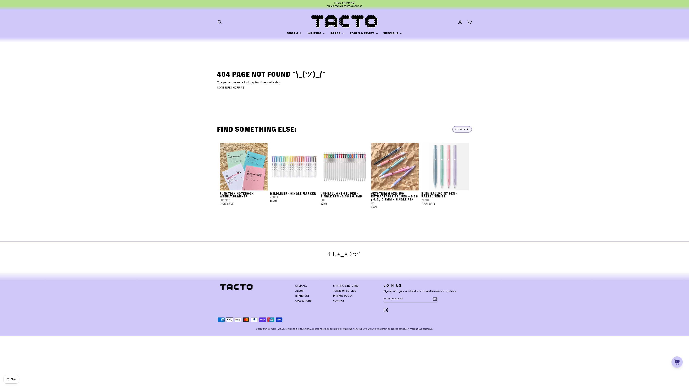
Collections (303, 301)
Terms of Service (344, 291)
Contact (338, 301)
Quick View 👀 (244, 185)
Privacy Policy (343, 296)
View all (462, 129)
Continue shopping (230, 87)
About (299, 291)
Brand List (302, 296)
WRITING (315, 33)
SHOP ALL (294, 33)
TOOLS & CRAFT (362, 33)
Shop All (301, 286)
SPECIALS (391, 33)
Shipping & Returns (345, 286)
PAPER (336, 33)
